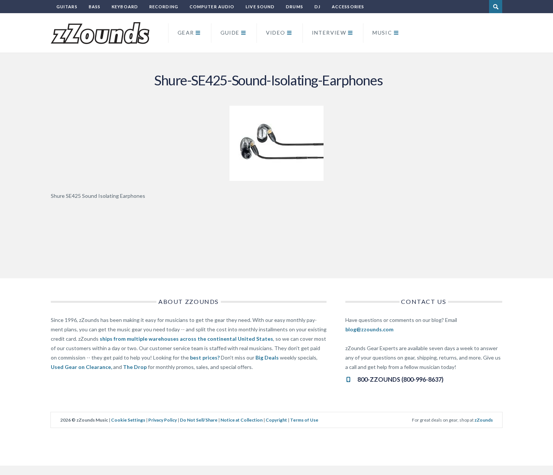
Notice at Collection (241, 420)
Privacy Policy (162, 420)
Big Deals (267, 357)
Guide (230, 32)
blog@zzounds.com (369, 329)
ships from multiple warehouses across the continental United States (186, 338)
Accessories (348, 6)
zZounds (483, 420)
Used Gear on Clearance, (81, 367)
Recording (163, 6)
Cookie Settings (128, 420)
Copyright (276, 420)
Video (276, 32)
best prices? (205, 357)
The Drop (135, 367)
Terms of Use (304, 420)
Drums (294, 6)
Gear (186, 32)
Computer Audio (212, 6)
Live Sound (260, 6)
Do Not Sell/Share (198, 420)
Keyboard (125, 6)
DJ (317, 6)
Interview (329, 32)
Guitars (66, 6)
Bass (94, 6)
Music (382, 32)
